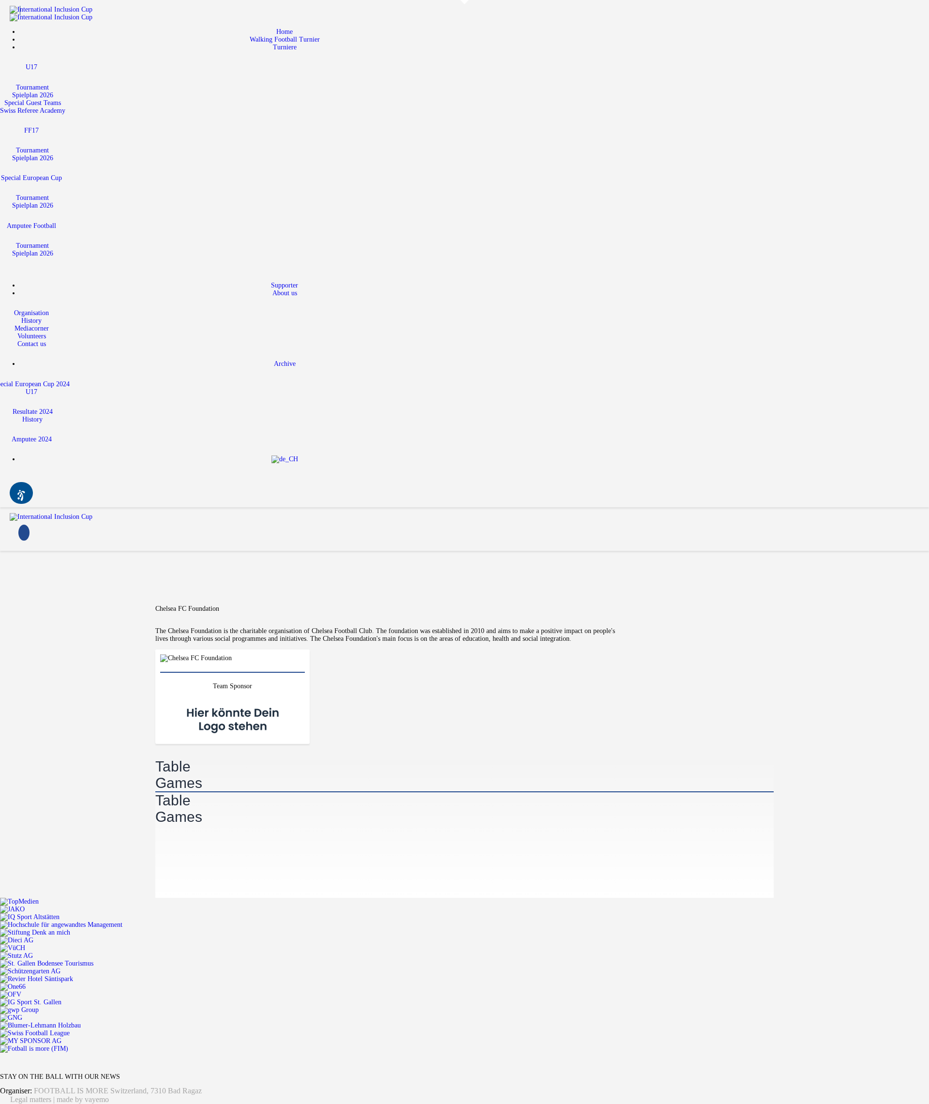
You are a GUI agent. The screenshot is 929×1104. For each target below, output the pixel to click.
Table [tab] (173, 766)
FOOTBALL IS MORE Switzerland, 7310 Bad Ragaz (118, 1091)
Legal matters (30, 1099)
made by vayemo (83, 1099)
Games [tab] (178, 783)
